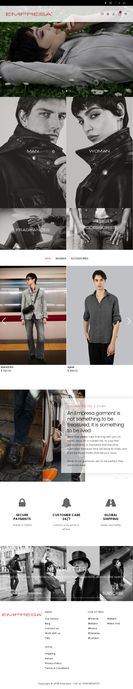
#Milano (93, 623)
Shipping (50, 653)
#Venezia (94, 633)
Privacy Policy (53, 663)
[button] (121, 48)
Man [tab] (48, 258)
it (119, 3)
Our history (52, 618)
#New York (113, 623)
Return (49, 658)
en (124, 3)
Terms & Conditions (57, 668)
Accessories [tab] (79, 258)
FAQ (47, 638)
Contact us (52, 628)
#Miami (111, 618)
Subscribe (113, 593)
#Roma (92, 628)
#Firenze (93, 618)
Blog (47, 623)
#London (93, 638)
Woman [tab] (60, 258)
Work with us (52, 633)
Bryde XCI (73, 367)
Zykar (4, 367)
